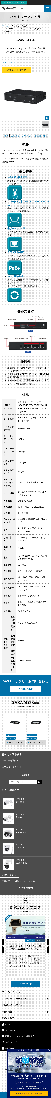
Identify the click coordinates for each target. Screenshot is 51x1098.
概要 (6, 135)
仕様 (45, 135)
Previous (3, 946)
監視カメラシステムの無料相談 (18, 1036)
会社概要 (9, 1048)
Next (48, 946)
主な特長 (15, 135)
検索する (25, 775)
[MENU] (47, 8)
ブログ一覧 (27, 984)
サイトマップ (11, 1042)
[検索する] (39, 782)
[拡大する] (47, 118)
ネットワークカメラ (11, 992)
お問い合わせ (27, 689)
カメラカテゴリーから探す (14, 998)
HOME (8, 1024)
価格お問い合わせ (17, 69)
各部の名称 (27, 135)
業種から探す (8, 1011)
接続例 (38, 135)
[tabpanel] (45, 125)
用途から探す (8, 1018)
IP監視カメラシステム (12, 1005)
